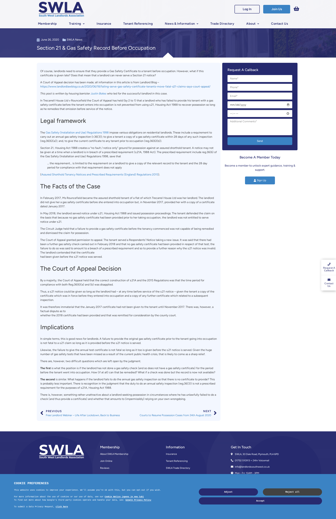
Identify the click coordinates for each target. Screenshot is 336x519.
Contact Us (279, 24)
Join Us (276, 9)
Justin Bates (98, 93)
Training (75, 24)
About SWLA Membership (114, 454)
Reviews (104, 468)
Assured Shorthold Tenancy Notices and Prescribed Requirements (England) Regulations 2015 (99, 174)
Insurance (104, 24)
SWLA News (74, 39)
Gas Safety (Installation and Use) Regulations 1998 (77, 132)
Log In (247, 9)
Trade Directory (222, 24)
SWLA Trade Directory (178, 468)
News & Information (180, 24)
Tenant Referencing (138, 24)
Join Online (106, 461)
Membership (47, 24)
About (250, 24)
